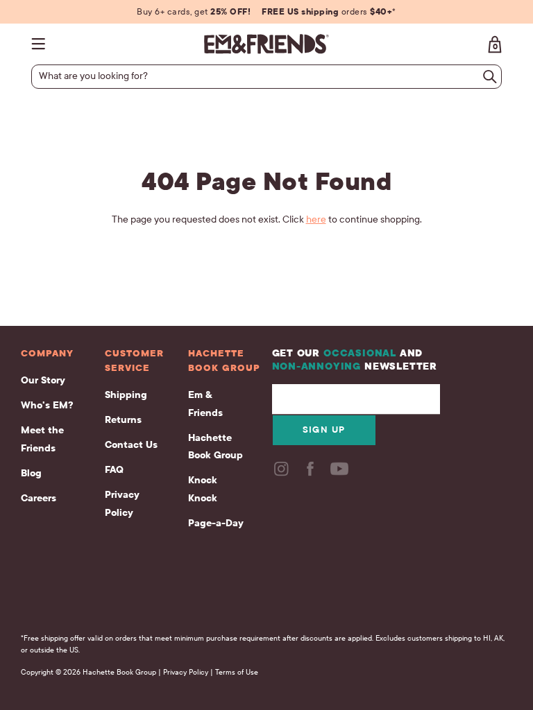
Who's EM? (47, 405)
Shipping (126, 395)
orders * (329, 12)
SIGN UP (324, 430)
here (316, 219)
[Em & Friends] (266, 44)
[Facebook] (311, 473)
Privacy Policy (122, 504)
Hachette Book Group (215, 447)
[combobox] (260, 76)
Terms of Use (236, 672)
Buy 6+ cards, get (194, 12)
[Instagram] (282, 473)
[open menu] (41, 44)
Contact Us (131, 445)
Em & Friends (205, 404)
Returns (123, 420)
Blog (31, 473)
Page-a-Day (216, 523)
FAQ (114, 470)
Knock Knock (202, 489)
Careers (38, 498)
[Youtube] (340, 473)
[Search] (490, 76)
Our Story (43, 380)
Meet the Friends (42, 439)
